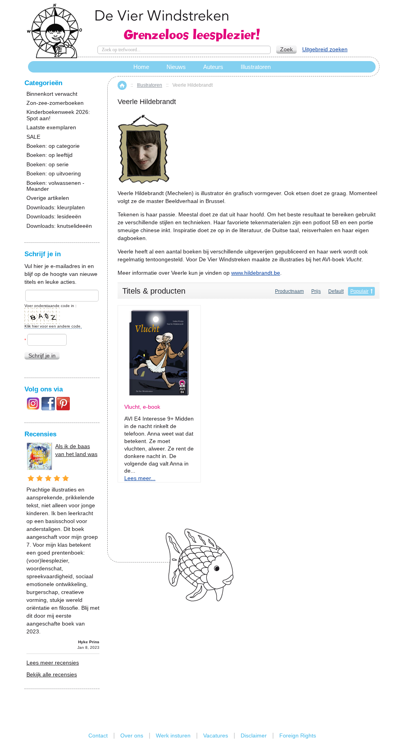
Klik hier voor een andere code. (53, 326)
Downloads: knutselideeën (59, 226)
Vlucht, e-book (142, 407)
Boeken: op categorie (53, 146)
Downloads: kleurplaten (55, 207)
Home (122, 85)
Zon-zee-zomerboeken (55, 103)
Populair (359, 291)
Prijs (316, 291)
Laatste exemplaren (51, 127)
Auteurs (213, 66)
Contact (98, 735)
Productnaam (289, 291)
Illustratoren (149, 85)
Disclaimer (254, 735)
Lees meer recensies (52, 662)
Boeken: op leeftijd (49, 155)
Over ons (131, 735)
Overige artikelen (47, 198)
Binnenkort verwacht (51, 94)
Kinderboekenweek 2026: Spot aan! (58, 115)
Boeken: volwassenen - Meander (55, 186)
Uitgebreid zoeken (325, 49)
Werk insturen (173, 735)
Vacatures (215, 735)
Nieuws (176, 66)
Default (336, 291)
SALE (33, 137)
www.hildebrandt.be (255, 273)
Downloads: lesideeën (53, 217)
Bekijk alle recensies (51, 674)
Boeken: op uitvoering (53, 174)
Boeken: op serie (47, 165)
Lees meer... (139, 478)
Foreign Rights (297, 735)
